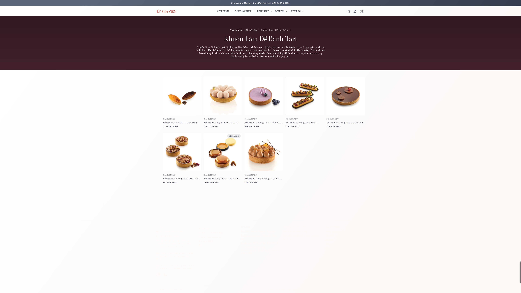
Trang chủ (236, 30)
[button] (348, 11)
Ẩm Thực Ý (331, 244)
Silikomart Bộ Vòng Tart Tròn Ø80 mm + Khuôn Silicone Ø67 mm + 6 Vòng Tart (222, 178)
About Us (203, 228)
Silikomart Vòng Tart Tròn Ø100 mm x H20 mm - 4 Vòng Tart (264, 122)
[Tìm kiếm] (348, 11)
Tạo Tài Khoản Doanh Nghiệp (258, 232)
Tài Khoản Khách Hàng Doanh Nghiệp (301, 237)
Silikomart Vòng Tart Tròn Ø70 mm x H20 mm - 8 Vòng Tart (181, 178)
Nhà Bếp (330, 252)
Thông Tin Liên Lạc (210, 237)
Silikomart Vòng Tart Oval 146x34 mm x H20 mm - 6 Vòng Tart (304, 122)
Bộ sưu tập (251, 30)
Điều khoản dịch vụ (334, 289)
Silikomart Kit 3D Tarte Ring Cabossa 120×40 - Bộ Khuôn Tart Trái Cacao (180, 122)
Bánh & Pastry (333, 232)
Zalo (201, 245)
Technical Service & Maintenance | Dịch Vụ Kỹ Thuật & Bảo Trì (259, 250)
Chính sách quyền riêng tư (307, 289)
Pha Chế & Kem (334, 236)
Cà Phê (329, 240)
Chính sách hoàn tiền (279, 289)
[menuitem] (218, 228)
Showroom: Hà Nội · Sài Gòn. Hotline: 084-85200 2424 (260, 3)
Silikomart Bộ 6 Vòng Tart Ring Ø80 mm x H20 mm (263, 178)
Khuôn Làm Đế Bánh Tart (275, 30)
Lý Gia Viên (171, 289)
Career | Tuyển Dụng (210, 233)
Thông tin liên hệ (355, 289)
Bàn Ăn (329, 248)
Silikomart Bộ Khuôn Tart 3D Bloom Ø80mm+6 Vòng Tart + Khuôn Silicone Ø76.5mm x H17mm (221, 122)
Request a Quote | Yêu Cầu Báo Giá (259, 237)
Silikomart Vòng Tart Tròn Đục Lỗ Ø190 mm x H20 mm (344, 122)
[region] (260, 3)
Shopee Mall (205, 241)
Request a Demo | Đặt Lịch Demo (260, 243)
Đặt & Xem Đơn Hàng (295, 232)
